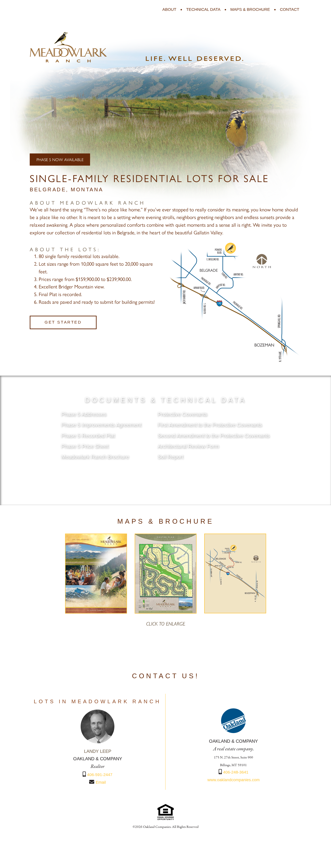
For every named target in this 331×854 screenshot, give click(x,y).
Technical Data (203, 9)
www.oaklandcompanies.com (233, 780)
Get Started (63, 322)
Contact (289, 9)
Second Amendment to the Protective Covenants (214, 435)
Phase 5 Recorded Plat (88, 435)
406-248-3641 (235, 772)
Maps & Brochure (250, 9)
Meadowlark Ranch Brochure (95, 457)
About (169, 9)
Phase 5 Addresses (84, 414)
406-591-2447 (99, 774)
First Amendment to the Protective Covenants (210, 425)
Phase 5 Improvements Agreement (101, 425)
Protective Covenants (182, 414)
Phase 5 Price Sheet (85, 446)
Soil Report (170, 457)
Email (101, 782)
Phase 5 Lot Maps (165, 478)
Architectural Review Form (188, 446)
